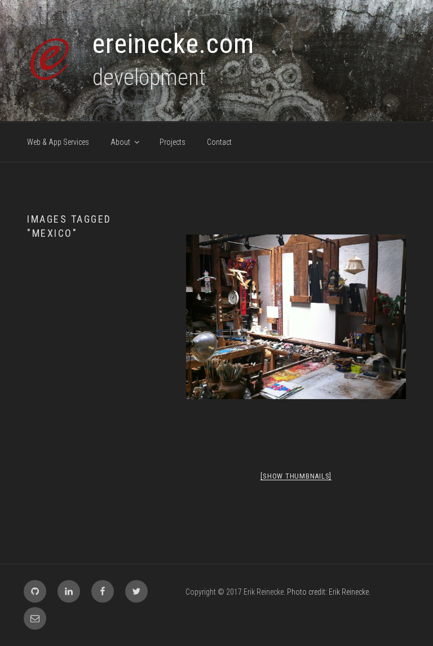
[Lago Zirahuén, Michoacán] (296, 316)
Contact (219, 142)
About (120, 142)
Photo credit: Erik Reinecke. (328, 591)
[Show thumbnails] (296, 476)
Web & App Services (58, 142)
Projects (172, 142)
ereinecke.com (173, 44)
